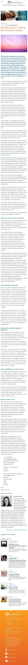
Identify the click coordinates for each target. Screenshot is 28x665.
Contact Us (8, 629)
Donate (9, 622)
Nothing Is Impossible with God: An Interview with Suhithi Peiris (17, 560)
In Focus (10, 596)
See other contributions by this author (16, 530)
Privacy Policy (8, 627)
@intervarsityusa (12, 650)
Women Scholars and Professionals (14, 5)
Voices (10, 555)
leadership (3, 489)
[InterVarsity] (15, 3)
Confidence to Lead (14, 576)
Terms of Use (17, 627)
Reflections (4, 23)
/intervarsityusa (12, 653)
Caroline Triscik (17, 496)
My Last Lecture (13, 588)
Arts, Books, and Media (13, 541)
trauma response (19, 269)
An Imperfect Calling (14, 601)
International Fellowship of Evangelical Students (12, 632)
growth (7, 489)
